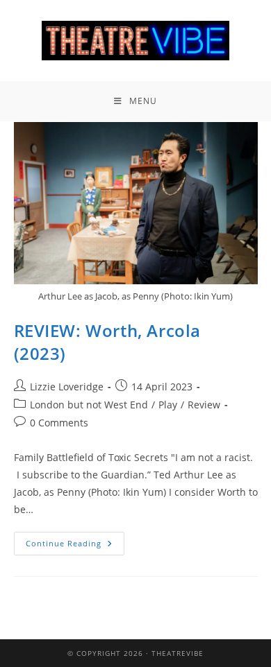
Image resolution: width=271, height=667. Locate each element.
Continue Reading (75, 540)
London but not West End (89, 404)
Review (204, 404)
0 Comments (59, 422)
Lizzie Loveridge (67, 386)
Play (167, 404)
